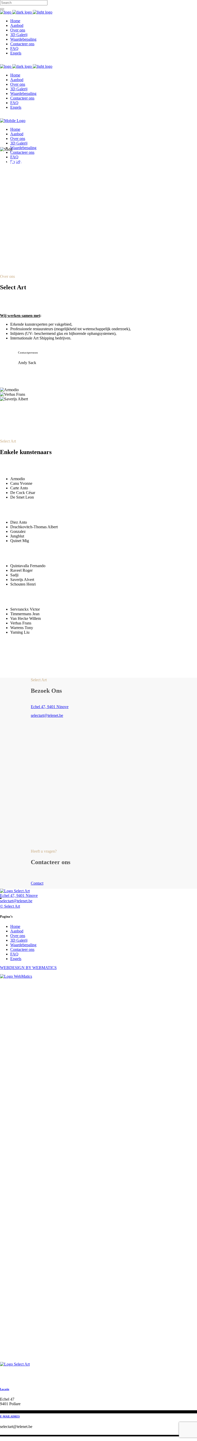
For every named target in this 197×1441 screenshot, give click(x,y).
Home (15, 926)
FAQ (14, 954)
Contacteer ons (22, 949)
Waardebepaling (23, 945)
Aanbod (16, 931)
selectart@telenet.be (47, 715)
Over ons (17, 935)
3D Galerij (18, 940)
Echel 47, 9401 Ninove (49, 707)
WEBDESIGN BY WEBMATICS (28, 967)
